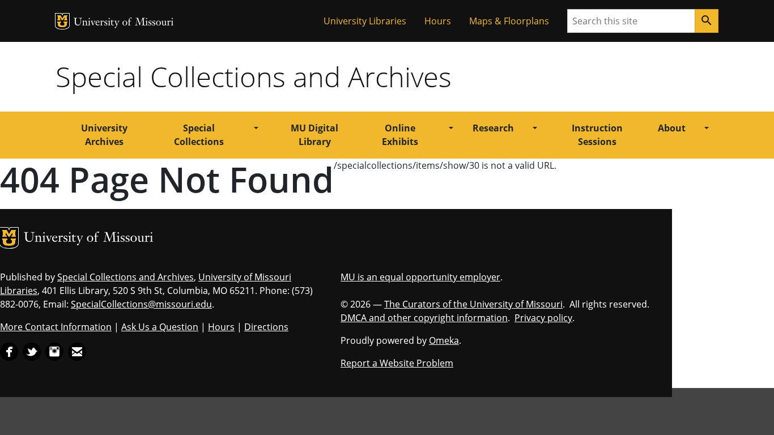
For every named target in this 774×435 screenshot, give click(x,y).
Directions (266, 327)
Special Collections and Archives (254, 76)
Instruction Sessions (597, 135)
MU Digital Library (314, 135)
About (672, 128)
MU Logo (62, 21)
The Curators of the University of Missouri (473, 304)
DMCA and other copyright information (424, 318)
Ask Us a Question (159, 327)
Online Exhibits (400, 135)
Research (493, 128)
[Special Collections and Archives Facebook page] (9, 350)
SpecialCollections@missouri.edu (141, 304)
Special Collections (199, 135)
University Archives (104, 135)
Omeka (444, 340)
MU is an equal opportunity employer (420, 277)
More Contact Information (56, 327)
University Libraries (365, 21)
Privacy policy (543, 318)
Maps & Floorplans (509, 21)
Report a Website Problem (397, 363)
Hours (437, 21)
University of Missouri (124, 23)
